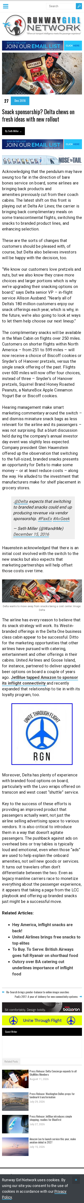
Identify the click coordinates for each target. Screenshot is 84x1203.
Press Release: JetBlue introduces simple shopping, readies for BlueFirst (51, 1118)
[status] (76, 1180)
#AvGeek (61, 518)
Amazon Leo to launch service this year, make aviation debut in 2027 (53, 1140)
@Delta (21, 501)
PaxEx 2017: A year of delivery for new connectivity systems (46, 996)
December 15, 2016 (31, 534)
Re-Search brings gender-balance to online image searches (37, 992)
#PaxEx (45, 518)
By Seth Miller (13, 131)
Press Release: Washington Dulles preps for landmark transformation (52, 1095)
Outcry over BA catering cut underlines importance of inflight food (42, 967)
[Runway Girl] (42, 35)
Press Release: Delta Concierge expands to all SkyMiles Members (53, 1072)
